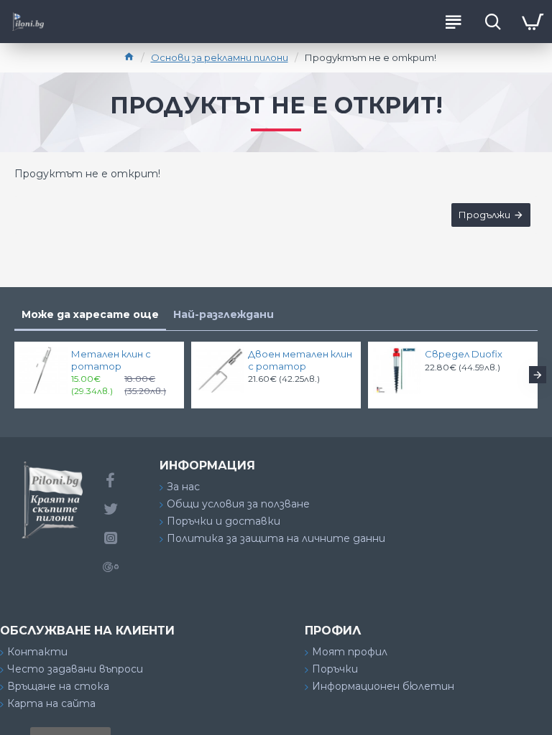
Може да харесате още (90, 314)
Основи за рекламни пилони (219, 57)
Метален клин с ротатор (111, 360)
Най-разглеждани (223, 314)
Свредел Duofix (463, 354)
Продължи (484, 214)
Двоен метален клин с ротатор (300, 360)
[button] (14, 374)
